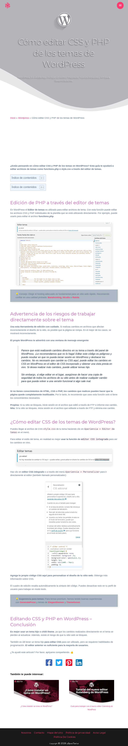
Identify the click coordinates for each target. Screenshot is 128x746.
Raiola (75, 297)
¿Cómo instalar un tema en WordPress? (36, 706)
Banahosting (54, 297)
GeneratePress (28, 602)
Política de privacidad (78, 732)
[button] (49, 663)
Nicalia (66, 297)
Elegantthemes (56, 602)
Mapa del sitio (55, 732)
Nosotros (26, 732)
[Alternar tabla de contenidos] (40, 178)
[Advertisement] (64, 139)
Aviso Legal (99, 732)
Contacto (39, 732)
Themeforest (73, 602)
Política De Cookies (65, 737)
